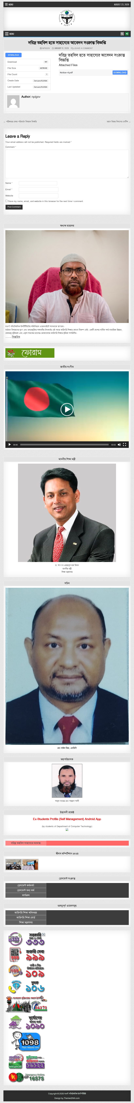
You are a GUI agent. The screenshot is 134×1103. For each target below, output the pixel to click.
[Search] (122, 34)
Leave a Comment (83, 48)
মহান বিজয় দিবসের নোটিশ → (119, 121)
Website (9, 195)
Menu (11, 4)
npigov (46, 48)
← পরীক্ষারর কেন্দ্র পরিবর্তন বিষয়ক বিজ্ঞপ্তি (20, 121)
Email (8, 189)
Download (13, 55)
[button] (67, 409)
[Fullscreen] (124, 444)
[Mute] (119, 444)
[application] (67, 409)
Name (8, 183)
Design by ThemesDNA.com (67, 1098)
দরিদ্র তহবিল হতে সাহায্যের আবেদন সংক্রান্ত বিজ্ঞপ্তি (67, 42)
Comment (10, 147)
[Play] (9, 444)
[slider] (64, 444)
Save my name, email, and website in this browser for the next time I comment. (46, 201)
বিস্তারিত (16, 337)
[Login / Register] (127, 34)
